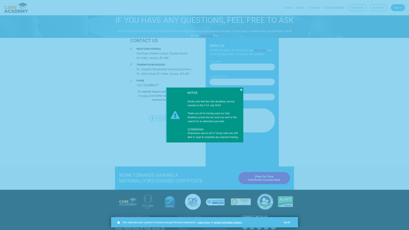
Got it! (287, 222)
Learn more (203, 222)
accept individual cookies (228, 222)
